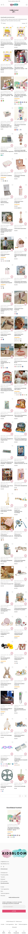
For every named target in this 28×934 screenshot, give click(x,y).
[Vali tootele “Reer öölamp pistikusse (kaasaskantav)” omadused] (12, 704)
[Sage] (26, 395)
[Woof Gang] (21, 102)
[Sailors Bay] (7, 181)
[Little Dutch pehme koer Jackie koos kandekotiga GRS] (20, 243)
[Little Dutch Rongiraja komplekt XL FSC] (20, 549)
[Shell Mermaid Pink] (19, 341)
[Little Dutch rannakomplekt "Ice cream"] (7, 350)
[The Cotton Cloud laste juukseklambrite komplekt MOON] (7, 56)
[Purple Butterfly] (1, 766)
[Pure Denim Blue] (21, 395)
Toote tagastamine (5, 889)
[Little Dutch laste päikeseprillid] (20, 323)
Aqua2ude (5, 757)
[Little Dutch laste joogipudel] (20, 190)
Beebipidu (8, 198)
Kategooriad (16, 932)
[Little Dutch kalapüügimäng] (20, 523)
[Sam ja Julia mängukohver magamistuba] (7, 427)
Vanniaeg (11, 654)
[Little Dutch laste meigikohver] (7, 621)
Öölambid (3, 705)
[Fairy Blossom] (15, 395)
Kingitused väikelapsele (11, 39)
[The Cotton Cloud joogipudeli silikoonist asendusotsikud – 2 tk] (7, 113)
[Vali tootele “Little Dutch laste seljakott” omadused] (12, 249)
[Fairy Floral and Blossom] (15, 765)
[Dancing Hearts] (22, 102)
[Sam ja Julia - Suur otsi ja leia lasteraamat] (7, 474)
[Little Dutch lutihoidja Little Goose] (7, 499)
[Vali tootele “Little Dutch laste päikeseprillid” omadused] (25, 329)
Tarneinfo (3, 877)
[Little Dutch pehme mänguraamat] (20, 646)
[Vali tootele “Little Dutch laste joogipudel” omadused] (25, 196)
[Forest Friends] (3, 181)
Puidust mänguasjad (18, 680)
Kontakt (2, 887)
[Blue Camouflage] (1, 764)
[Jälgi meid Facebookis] (1, 866)
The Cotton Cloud (7, 41)
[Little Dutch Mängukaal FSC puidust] (7, 549)
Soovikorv (24, 932)
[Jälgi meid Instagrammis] (3, 866)
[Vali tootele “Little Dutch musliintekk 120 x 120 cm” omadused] (25, 383)
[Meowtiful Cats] (15, 104)
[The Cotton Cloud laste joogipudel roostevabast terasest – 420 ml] (20, 83)
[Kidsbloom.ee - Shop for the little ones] (14, 4)
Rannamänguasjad (23, 358)
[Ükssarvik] (7, 766)
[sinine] (2, 155)
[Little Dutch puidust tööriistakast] (20, 724)
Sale (7, 654)
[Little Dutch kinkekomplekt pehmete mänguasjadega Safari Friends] (7, 217)
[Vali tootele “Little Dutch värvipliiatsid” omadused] (25, 481)
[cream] (2, 715)
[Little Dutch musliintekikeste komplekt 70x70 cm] (20, 747)
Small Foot (19, 508)
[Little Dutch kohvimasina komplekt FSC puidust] (20, 597)
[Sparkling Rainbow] (3, 766)
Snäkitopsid (22, 64)
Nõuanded (3, 895)
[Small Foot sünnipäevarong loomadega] (20, 499)
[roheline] (1, 155)
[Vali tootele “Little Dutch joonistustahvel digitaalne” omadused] (12, 145)
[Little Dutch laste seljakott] (7, 243)
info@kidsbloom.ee (5, 861)
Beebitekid (26, 385)
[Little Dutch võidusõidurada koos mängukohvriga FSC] (20, 572)
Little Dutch (5, 148)
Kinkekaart (3, 879)
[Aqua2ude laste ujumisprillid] (7, 747)
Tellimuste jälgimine (5, 893)
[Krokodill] (9, 764)
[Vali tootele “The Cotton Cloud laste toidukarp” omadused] (25, 120)
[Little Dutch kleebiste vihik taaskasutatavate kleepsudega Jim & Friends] (7, 377)
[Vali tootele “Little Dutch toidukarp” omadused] (12, 171)
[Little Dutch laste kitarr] (20, 217)
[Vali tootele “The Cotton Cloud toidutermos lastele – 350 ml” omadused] (25, 63)
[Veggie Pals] (21, 104)
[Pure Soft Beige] (24, 395)
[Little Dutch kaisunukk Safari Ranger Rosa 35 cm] (20, 139)
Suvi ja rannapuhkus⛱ (5, 91)
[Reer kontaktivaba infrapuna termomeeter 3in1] (20, 697)
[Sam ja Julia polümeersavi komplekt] (7, 404)
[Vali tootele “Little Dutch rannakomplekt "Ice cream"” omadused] (12, 356)
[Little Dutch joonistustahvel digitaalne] (7, 139)
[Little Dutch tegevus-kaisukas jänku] (7, 672)
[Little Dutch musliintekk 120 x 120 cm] (20, 377)
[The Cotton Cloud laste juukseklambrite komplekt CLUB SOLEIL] (20, 31)
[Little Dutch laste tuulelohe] (20, 297)
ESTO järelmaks (4, 881)
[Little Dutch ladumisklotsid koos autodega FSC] (7, 597)
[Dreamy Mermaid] (15, 314)
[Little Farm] (5, 181)
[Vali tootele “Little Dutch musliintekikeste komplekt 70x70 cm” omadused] (25, 754)
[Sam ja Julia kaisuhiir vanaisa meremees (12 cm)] (20, 451)
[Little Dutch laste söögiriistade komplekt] (7, 270)
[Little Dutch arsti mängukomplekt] (20, 621)
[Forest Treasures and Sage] (19, 765)
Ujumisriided (13, 755)
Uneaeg (9, 705)
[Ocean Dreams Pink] (5, 368)
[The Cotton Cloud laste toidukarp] (20, 113)
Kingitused (3, 39)
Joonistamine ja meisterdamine (12, 147)
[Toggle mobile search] (3, 4)
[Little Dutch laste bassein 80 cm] (20, 350)
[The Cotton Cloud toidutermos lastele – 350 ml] (20, 56)
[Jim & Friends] (15, 489)
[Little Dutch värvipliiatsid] (20, 474)
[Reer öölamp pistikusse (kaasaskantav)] (7, 697)
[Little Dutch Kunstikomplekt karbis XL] (7, 523)
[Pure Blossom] (19, 395)
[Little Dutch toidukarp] (7, 164)
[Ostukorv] (26, 5)
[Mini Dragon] (13, 764)
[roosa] (1, 791)
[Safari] (3, 261)
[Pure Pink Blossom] (22, 395)
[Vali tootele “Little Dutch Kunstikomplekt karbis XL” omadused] (12, 530)
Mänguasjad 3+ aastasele (19, 732)
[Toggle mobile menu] (1, 5)
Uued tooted (17, 64)
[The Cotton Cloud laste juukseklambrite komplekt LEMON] (7, 31)
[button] (12, 38)
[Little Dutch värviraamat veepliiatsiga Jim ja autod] (20, 270)
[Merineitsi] (11, 764)
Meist (2, 891)
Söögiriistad (8, 278)
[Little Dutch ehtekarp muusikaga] (20, 164)
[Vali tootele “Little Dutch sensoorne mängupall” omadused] (12, 781)
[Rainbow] (17, 104)
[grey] (1, 715)
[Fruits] (24, 102)
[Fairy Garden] (15, 208)
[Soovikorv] (12, 26)
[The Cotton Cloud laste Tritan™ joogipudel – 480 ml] (7, 83)
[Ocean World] (17, 314)
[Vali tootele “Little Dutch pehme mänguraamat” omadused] (25, 653)
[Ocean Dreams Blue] (3, 368)
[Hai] (7, 764)
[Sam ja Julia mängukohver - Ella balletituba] (20, 404)
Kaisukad (12, 732)
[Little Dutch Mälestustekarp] (7, 190)
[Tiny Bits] (19, 104)
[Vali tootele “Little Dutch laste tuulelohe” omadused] (25, 304)
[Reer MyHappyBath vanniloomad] (7, 646)
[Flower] (5, 764)
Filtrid (3, 23)
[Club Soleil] (15, 74)
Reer (4, 656)
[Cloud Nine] (3, 764)
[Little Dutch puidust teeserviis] (20, 672)
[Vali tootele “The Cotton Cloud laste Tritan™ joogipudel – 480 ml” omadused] (12, 89)
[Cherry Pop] (15, 102)
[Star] (5, 766)
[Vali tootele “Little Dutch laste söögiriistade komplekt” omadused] (12, 277)
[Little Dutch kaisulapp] (7, 724)
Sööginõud (13, 172)
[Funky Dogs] (26, 102)
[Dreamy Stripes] (15, 341)
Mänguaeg (21, 147)
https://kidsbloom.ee (5, 863)
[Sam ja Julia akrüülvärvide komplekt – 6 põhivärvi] (7, 451)
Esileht (14, 12)
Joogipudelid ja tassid (19, 91)
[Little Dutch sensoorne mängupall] (7, 775)
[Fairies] (1, 261)
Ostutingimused (4, 872)
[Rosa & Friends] (17, 489)
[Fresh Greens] (17, 366)
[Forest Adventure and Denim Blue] (17, 765)
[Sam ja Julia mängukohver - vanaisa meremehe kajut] (20, 427)
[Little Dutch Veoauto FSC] (7, 572)
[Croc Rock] (17, 74)
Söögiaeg (9, 172)
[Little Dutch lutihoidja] (20, 775)
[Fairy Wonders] (1, 181)
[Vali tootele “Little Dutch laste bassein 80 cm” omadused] (25, 356)
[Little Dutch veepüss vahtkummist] (7, 323)
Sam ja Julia (5, 413)
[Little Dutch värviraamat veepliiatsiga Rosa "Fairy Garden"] (7, 297)
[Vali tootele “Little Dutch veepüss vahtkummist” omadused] (12, 329)
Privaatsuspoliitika (4, 875)
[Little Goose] (21, 208)
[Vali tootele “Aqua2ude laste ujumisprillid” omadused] (12, 754)
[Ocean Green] (17, 341)
